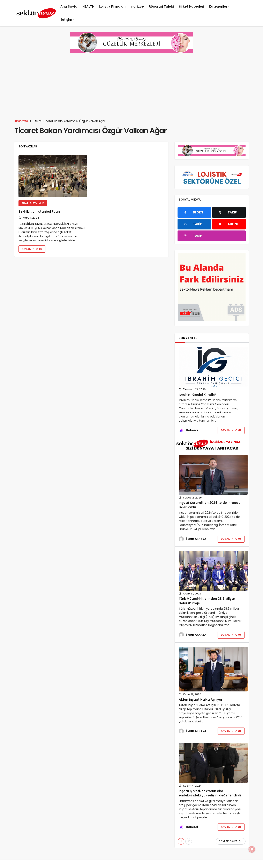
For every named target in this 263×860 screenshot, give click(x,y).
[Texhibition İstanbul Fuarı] (52, 176)
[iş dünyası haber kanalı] (36, 13)
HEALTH (88, 6)
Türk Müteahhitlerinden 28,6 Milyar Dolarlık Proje (207, 601)
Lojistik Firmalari (112, 6)
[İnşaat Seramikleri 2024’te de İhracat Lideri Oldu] (213, 475)
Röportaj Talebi (161, 6)
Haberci (192, 430)
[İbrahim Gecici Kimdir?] (213, 367)
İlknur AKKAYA (196, 539)
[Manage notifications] (252, 849)
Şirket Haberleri (191, 6)
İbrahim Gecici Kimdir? (197, 394)
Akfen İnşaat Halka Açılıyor (200, 699)
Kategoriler (218, 6)
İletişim (66, 19)
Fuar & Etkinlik (33, 203)
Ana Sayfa (68, 6)
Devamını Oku (32, 249)
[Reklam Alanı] (212, 287)
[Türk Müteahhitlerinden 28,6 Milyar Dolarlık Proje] (213, 571)
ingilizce (137, 6)
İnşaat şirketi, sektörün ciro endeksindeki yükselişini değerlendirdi (210, 793)
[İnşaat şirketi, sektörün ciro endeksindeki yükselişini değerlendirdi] (213, 763)
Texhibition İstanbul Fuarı (39, 211)
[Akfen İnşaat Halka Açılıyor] (213, 669)
